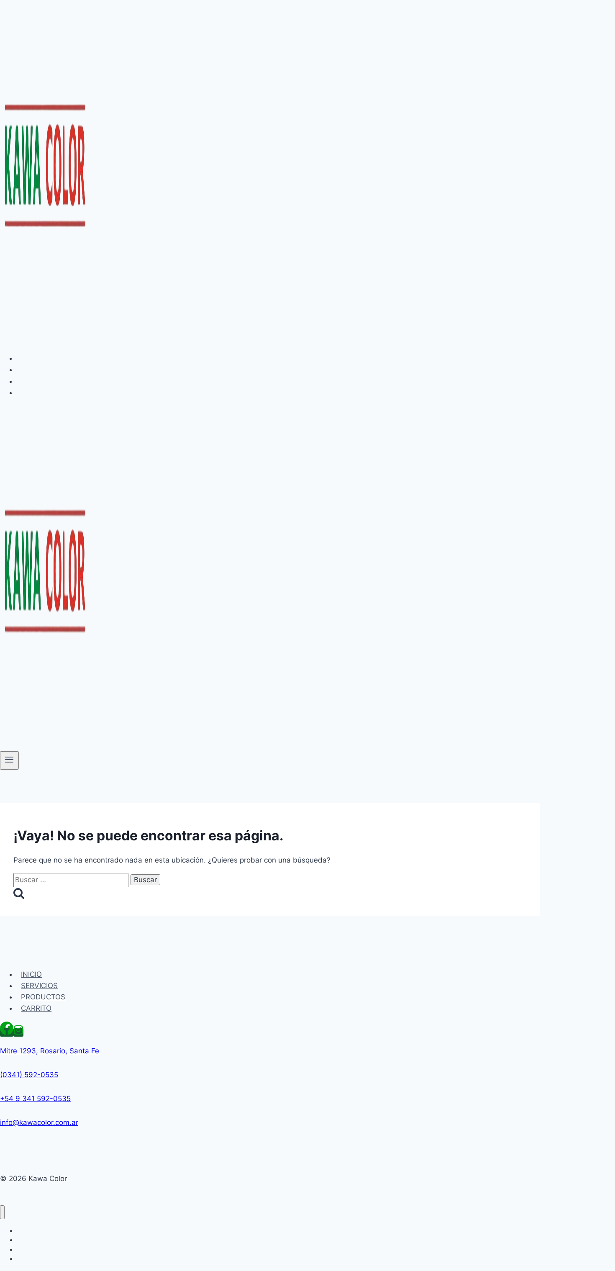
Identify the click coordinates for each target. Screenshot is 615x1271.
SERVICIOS (39, 369)
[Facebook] (6, 1032)
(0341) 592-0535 (29, 1075)
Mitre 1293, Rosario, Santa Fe (49, 1051)
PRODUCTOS (43, 381)
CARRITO (36, 392)
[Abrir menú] (9, 760)
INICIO (31, 358)
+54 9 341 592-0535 (35, 1098)
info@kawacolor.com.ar (39, 1122)
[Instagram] (18, 1032)
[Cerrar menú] (2, 1212)
